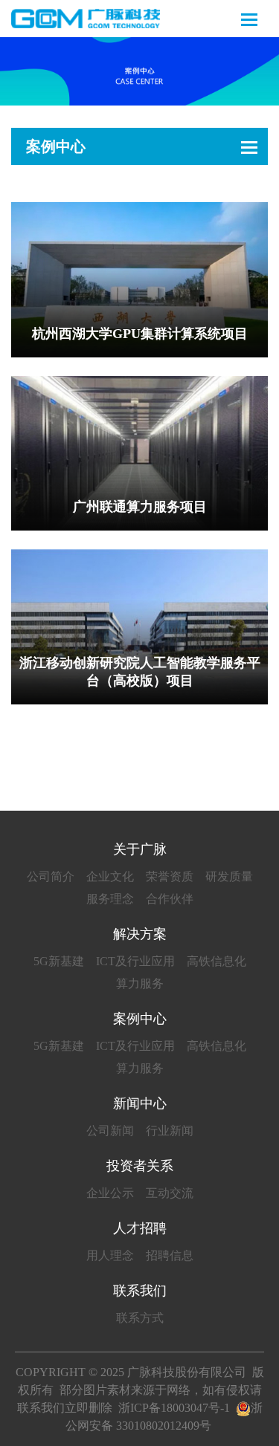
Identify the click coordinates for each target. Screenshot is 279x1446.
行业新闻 (169, 1130)
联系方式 (140, 1318)
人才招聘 (140, 1228)
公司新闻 (110, 1130)
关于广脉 (140, 849)
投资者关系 (139, 1165)
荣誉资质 (169, 876)
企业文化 (110, 876)
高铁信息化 (216, 961)
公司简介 (50, 876)
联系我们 (140, 1290)
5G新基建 (58, 961)
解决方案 (140, 934)
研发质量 (229, 876)
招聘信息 (169, 1255)
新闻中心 (140, 1103)
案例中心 (56, 146)
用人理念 (110, 1255)
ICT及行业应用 (135, 961)
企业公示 (110, 1193)
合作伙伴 (169, 898)
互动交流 (169, 1193)
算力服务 (140, 983)
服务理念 (110, 898)
